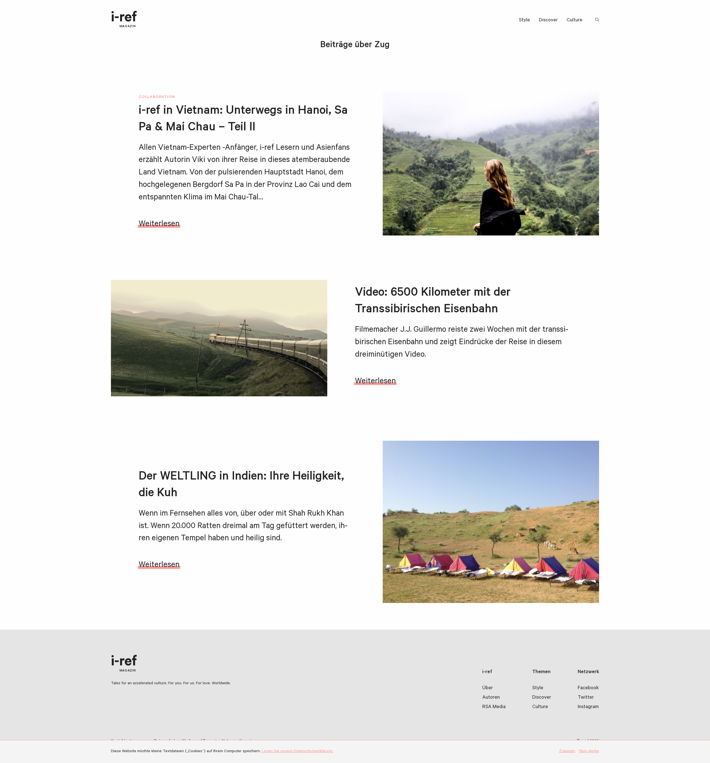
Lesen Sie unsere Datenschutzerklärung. (297, 751)
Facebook (588, 688)
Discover (548, 20)
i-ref (124, 20)
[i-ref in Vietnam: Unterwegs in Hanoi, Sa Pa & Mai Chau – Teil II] (491, 163)
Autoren (491, 698)
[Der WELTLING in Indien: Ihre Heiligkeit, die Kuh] (491, 522)
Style (524, 20)
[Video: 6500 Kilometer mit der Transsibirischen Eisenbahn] (219, 338)
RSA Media (494, 707)
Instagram (588, 707)
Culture (574, 20)
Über (487, 688)
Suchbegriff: (598, 20)
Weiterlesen (159, 224)
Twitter (586, 698)
